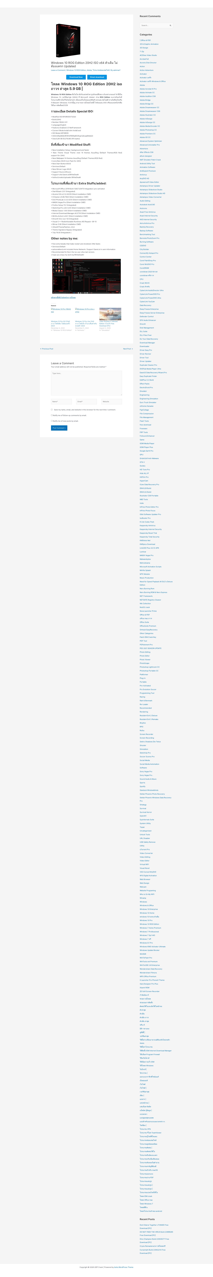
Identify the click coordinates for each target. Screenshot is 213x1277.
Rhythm (143, 723)
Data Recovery (145, 305)
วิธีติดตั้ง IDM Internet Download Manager (156, 1051)
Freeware (143, 428)
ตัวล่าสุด (143, 1010)
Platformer (144, 674)
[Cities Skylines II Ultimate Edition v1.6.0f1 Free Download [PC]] (110, 314)
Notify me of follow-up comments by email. (70, 415)
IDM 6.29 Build (145, 488)
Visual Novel (145, 868)
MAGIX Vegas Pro (146, 555)
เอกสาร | (143, 1099)
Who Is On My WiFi (147, 894)
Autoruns (143, 208)
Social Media (145, 760)
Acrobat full (144, 59)
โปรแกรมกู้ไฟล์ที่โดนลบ (148, 1136)
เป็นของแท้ (144, 1080)
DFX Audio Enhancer (148, 320)
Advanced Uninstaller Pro (150, 145)
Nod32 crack (145, 607)
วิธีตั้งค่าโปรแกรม (146, 1047)
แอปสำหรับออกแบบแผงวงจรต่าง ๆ (152, 1121)
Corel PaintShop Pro (148, 260)
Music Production (147, 578)
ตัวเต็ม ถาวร (144, 1017)
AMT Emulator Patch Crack (150, 160)
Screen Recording (147, 738)
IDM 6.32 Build (145, 492)
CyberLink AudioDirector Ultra (151, 290)
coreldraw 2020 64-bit (148, 272)
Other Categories (146, 633)
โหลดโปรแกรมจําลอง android (151, 1211)
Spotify (142, 786)
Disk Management (147, 328)
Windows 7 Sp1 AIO (147, 935)
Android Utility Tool (147, 163)
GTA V (142, 462)
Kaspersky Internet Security (151, 529)
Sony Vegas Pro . (146, 775)
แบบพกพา (143, 1114)
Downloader (144, 346)
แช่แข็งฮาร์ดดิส (145, 1107)
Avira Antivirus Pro (147, 223)
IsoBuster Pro (145, 518)
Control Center (146, 257)
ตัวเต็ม (142, 1014)
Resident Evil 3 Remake (149, 719)
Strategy (143, 805)
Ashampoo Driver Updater (150, 186)
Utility (142, 846)
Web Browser (145, 879)
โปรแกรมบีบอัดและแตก (148, 1155)
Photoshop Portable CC (149, 671)
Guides (142, 466)
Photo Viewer (145, 660)
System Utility (145, 823)
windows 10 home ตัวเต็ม (149, 917)
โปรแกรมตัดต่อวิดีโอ (147, 1151)
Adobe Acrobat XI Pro (148, 89)
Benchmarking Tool (147, 234)
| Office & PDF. (145, 40)
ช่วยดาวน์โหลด (145, 999)
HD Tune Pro (145, 470)
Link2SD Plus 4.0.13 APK (149, 548)
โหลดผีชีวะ (144, 1207)
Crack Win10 (144, 283)
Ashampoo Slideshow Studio (151, 190)
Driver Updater (145, 361)
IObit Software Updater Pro (150, 514)
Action (142, 66)
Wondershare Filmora (148, 973)
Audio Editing (145, 201)
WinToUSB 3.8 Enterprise (150, 965)
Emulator (143, 391)
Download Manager (147, 343)
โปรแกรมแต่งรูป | (146, 1185)
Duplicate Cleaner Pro (148, 365)
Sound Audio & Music (148, 779)
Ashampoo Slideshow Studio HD (152, 193)
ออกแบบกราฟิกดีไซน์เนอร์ (149, 1077)
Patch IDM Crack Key (148, 637)
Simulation (144, 749)
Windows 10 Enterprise (149, 909)
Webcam (143, 887)
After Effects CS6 (146, 152)
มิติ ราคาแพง (144, 1029)
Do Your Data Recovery (149, 339)
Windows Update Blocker (150, 950)
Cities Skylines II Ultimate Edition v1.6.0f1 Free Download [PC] (108, 323)
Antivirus (143, 175)
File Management (146, 417)
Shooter (143, 745)
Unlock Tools (145, 834)
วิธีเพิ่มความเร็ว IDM (147, 1062)
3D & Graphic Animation (149, 44)
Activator (143, 74)
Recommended (146, 708)
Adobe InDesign (146, 119)
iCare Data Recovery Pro (149, 484)
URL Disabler (145, 838)
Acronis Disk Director (148, 63)
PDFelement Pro (146, 645)
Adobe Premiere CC (148, 134)
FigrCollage (144, 410)
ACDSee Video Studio (148, 55)
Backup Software (146, 231)
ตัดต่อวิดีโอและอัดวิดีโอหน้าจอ (151, 1006)
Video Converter (146, 853)
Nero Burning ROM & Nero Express (153, 592)
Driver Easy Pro (146, 350)
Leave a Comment (58, 70)
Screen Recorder (146, 734)
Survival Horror (146, 812)
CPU (141, 279)
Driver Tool (144, 358)
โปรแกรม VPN (145, 1129)
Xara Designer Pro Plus (149, 984)
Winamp (143, 898)
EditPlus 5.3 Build (147, 380)
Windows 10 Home (147, 913)
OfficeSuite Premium (148, 626)
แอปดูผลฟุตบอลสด (147, 1118)
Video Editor (144, 861)
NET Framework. (146, 596)
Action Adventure (146, 70)
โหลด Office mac (146, 1200)
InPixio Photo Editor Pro (149, 507)
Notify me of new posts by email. (65, 421)
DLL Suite (143, 331)
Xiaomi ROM (144, 988)
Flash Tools (144, 421)
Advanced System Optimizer (151, 141)
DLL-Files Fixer (146, 335)
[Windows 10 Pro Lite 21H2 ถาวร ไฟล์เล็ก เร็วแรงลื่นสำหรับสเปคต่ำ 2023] (86, 314)
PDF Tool (143, 641)
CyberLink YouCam (147, 302)
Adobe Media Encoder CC (150, 126)
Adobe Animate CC (147, 92)
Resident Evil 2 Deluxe (148, 715)
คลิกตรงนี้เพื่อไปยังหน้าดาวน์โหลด (63, 298)
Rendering (144, 712)
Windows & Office (147, 905)
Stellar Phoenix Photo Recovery (152, 794)
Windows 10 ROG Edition (76, 70)
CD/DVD (143, 246)
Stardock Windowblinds (149, 790)
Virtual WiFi (144, 864)
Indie (142, 503)
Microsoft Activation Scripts (150, 567)
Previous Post (46, 349)
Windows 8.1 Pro (146, 943)
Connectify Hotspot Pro (149, 253)
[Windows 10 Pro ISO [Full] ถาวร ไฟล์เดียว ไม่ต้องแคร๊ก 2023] (62, 314)
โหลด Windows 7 (146, 1204)
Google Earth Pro (146, 451)
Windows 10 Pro (146, 920)
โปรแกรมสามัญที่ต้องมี (148, 1166)
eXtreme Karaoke (146, 406)
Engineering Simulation (149, 399)
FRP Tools (144, 432)
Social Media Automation (149, 764)
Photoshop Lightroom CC (150, 667)
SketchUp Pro (145, 753)
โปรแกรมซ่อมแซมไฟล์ (101, 70)
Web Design (144, 883)
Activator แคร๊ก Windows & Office (153, 81)
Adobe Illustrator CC (148, 115)
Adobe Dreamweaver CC (149, 107)
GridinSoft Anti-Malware (149, 458)
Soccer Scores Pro (147, 757)
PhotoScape (144, 663)
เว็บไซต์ (142, 1084)
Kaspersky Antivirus (147, 525)
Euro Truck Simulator (148, 402)
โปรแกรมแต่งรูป (146, 1181)
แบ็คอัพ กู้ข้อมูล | (146, 1110)
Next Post (128, 349)
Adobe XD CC (145, 137)
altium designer (146, 156)
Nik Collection (145, 603)
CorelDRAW (144, 268)
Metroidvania (145, 563)
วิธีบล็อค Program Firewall (150, 1054)
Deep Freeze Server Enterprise (152, 313)
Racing (142, 697)
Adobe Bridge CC (146, 104)
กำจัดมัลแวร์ (144, 995)
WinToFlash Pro (146, 958)
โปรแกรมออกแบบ (146, 1174)
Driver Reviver (145, 354)
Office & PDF (145, 615)
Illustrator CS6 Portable (149, 496)
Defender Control (147, 316)
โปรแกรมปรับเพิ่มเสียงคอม (149, 1159)
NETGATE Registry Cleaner (150, 600)
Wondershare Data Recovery (151, 969)
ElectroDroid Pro (146, 387)
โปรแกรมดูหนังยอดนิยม (148, 1144)
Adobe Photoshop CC (148, 130)
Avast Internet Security (149, 216)
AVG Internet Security (148, 219)
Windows (143, 902)
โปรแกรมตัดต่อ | (146, 1148)
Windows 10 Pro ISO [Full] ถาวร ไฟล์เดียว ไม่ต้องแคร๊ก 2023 (60, 323)
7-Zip (142, 51)
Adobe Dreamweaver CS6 (150, 111)
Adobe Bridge (145, 100)
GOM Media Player (147, 443)
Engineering (144, 395)
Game (142, 440)
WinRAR (143, 954)
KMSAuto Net (145, 540)
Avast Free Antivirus (148, 212)
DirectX (143, 324)
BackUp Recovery (147, 227)
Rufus (142, 730)
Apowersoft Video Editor (149, 182)
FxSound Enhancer (147, 436)
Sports (142, 783)
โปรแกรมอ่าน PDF (147, 1177)
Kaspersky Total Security (149, 537)
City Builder (144, 249)
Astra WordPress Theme (123, 1267)
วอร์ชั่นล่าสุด (144, 1036)
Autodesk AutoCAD (147, 205)
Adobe (89, 70)
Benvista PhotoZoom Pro (149, 238)
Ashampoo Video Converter (151, 197)
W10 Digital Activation (148, 876)
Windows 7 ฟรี (145, 939)
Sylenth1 (143, 816)
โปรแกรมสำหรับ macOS (149, 1170)
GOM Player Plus (146, 447)
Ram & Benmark (146, 701)
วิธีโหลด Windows (146, 1066)
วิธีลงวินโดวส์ (144, 1058)
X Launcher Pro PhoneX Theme (152, 980)
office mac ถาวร (146, 618)
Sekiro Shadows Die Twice (150, 742)
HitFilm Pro (144, 477)
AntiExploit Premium (148, 171)
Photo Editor (145, 656)
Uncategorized (145, 831)
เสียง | (142, 1095)
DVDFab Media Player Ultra (150, 369)
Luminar (143, 552)
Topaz (142, 827)
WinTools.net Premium (149, 961)
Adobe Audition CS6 (148, 96)
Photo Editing (145, 652)
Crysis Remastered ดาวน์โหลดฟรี (152, 1246)
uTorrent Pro (145, 849)
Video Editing (145, 857)
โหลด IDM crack (146, 1196)
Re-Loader (144, 704)
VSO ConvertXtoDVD (148, 872)
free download (145, 425)
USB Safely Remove (147, 842)
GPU (141, 455)
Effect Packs (144, 384)
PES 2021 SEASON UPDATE (150, 648)
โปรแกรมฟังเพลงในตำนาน (149, 1163)
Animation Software (147, 167)
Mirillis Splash (145, 570)
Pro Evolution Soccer (148, 689)
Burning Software (147, 242)
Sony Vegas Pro (146, 771)
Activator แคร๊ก (146, 78)
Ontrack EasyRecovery (148, 630)
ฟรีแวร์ (142, 1025)
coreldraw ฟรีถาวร (147, 275)
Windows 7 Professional (149, 932)
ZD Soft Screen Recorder (150, 991)
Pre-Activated (145, 686)
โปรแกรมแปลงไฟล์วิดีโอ (149, 1192)
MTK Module (145, 574)
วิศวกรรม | (144, 1073)
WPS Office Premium (148, 976)
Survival (143, 808)
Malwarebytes (145, 559)
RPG (141, 727)
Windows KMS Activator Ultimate (153, 947)
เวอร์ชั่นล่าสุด (144, 1092)
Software (143, 768)
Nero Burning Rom (147, 589)
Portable (143, 682)
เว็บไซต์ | (143, 1088)
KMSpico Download (147, 544)
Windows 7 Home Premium (150, 928)
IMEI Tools (144, 499)
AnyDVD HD (144, 178)
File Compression (147, 414)
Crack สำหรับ (145, 287)
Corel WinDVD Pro (147, 264)
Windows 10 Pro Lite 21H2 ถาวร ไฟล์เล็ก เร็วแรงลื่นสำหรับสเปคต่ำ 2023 (86, 323)
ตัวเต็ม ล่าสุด (144, 1021)
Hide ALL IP (144, 473)
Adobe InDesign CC (147, 122)
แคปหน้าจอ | (145, 1103)
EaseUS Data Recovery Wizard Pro (153, 373)
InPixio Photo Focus (147, 511)
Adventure (144, 149)
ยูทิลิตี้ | (142, 1032)
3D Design (144, 48)
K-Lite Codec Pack (147, 522)
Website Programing (148, 890)
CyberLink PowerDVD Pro (150, 294)
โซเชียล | (143, 1125)
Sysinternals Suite (147, 820)
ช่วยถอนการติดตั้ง (146, 1002)
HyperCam (144, 481)
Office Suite (144, 622)
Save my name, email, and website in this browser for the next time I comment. (85, 410)
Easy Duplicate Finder (148, 376)
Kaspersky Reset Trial (148, 533)
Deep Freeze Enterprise (149, 309)
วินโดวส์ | (143, 1069)
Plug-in (143, 678)
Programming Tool (147, 693)
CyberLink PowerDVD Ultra (150, 298)
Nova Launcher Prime (148, 611)
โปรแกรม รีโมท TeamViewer (150, 1133)
